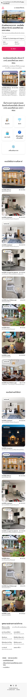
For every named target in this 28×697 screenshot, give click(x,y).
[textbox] (7, 44)
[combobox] (13, 38)
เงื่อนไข (18, 689)
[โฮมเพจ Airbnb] (3, 7)
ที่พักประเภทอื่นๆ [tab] (6, 627)
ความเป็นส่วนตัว (11, 689)
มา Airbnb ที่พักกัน (19, 8)
